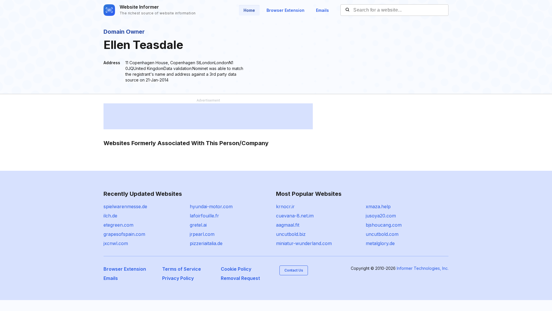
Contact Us (293, 270)
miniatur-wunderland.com (304, 243)
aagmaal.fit (287, 225)
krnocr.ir (285, 206)
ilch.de (110, 216)
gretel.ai (198, 225)
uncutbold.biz (291, 234)
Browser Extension (285, 10)
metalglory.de (380, 243)
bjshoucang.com (384, 225)
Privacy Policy (178, 278)
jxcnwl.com (115, 243)
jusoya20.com (381, 216)
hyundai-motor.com (211, 206)
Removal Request (240, 278)
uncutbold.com (382, 234)
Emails (322, 10)
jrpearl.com (202, 234)
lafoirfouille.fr (204, 216)
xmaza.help (378, 206)
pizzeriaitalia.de (206, 243)
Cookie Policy (236, 269)
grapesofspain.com (124, 234)
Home (249, 10)
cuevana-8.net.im (295, 216)
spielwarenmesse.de (125, 206)
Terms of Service (181, 269)
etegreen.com (118, 225)
